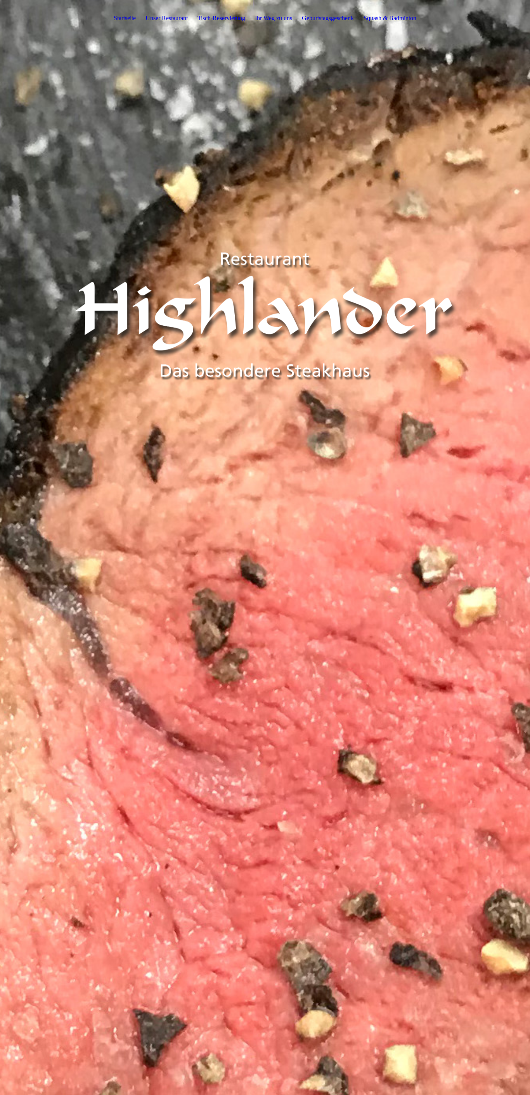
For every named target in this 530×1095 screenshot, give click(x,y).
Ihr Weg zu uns (273, 18)
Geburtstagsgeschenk (328, 18)
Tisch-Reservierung (221, 18)
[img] (265, 547)
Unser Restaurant (166, 18)
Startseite (125, 18)
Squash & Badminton (390, 18)
